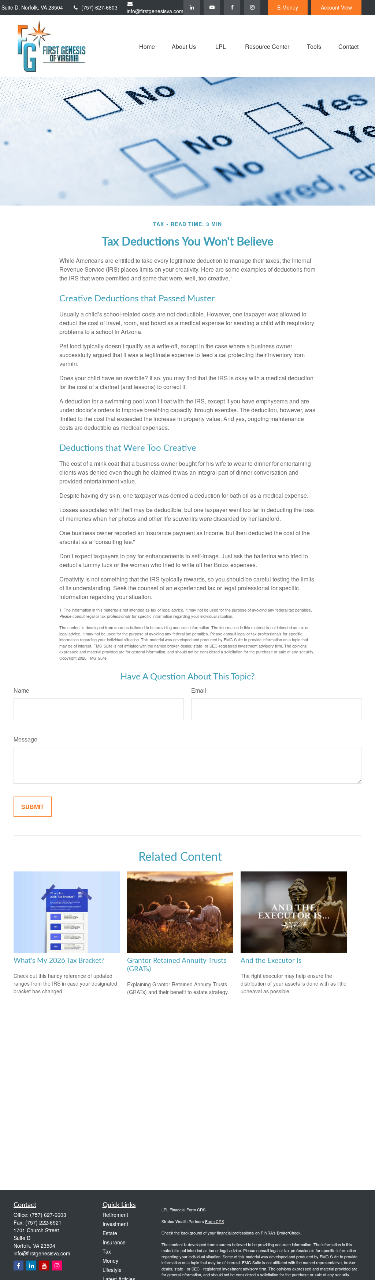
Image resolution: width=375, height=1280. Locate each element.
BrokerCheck (289, 1233)
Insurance (114, 1242)
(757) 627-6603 (99, 7)
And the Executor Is (271, 960)
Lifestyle (112, 1269)
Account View (336, 7)
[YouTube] (212, 7)
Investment (115, 1224)
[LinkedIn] (191, 7)
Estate (110, 1233)
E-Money (287, 7)
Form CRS (214, 1221)
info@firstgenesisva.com (155, 11)
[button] (147, 45)
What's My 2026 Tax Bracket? (59, 960)
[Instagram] (57, 1265)
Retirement (115, 1214)
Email (198, 690)
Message (25, 739)
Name (21, 690)
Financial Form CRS (187, 1209)
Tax (107, 1251)
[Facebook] (232, 7)
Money (110, 1260)
